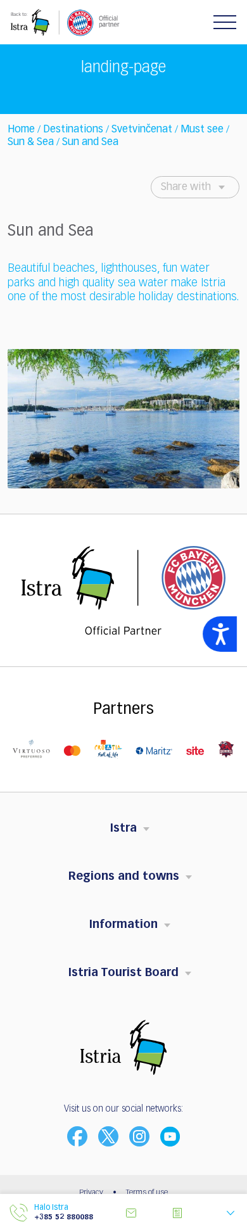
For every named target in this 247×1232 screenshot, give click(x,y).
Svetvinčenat (141, 130)
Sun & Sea (31, 142)
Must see (202, 130)
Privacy (91, 1193)
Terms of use (147, 1193)
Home (21, 130)
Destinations (73, 130)
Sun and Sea (90, 142)
